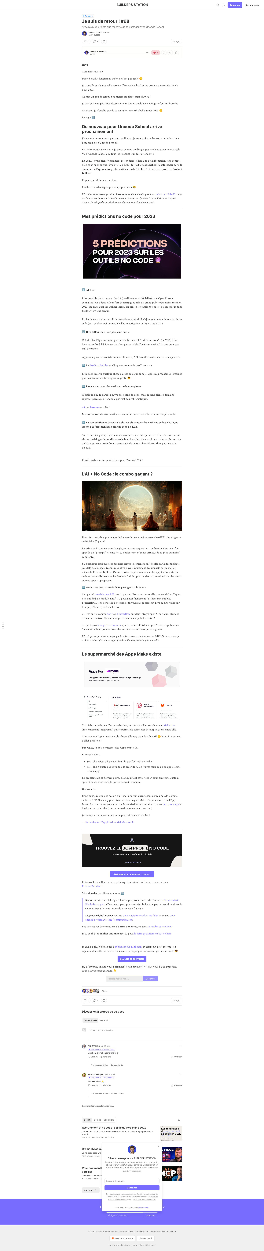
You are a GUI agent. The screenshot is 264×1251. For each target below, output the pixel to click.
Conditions (155, 1231)
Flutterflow (123, 614)
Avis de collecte (169, 1231)
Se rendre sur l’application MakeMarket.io (109, 822)
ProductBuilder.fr (92, 886)
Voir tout (89, 1190)
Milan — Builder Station (99, 32)
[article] (132, 1134)
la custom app (171, 804)
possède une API (104, 594)
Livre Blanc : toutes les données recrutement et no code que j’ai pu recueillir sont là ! (117, 1133)
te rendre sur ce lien (159, 927)
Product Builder (99, 366)
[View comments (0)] (108, 1141)
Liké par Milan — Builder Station (102, 1049)
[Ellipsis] (180, 1046)
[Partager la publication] (223, 5)
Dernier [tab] (97, 1120)
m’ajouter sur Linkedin (128, 947)
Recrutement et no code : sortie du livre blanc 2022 (114, 1127)
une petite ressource (109, 625)
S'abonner (235, 5)
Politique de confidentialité (145, 1199)
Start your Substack (123, 1238)
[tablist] (95, 1020)
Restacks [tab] (104, 1020)
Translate (88, 16)
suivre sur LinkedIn (166, 194)
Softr (110, 614)
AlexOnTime (94, 1045)
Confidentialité (141, 1231)
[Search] (217, 5)
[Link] (78, 129)
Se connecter (252, 5)
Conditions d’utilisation (146, 1194)
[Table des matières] (3, 625)
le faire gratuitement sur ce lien (152, 934)
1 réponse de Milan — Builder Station (107, 1065)
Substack (112, 1245)
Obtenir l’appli (145, 1238)
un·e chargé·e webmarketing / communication (130, 918)
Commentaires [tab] (90, 1020)
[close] (158, 1146)
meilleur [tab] (87, 1120)
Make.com (169, 725)
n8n (84, 407)
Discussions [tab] (109, 1120)
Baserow (95, 407)
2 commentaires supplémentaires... (98, 1106)
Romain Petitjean (96, 1074)
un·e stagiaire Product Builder (140, 916)
